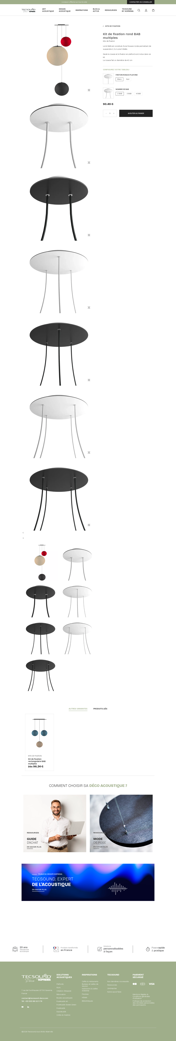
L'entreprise (112, 988)
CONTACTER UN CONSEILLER (141, 2)
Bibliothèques (87, 1001)
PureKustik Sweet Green (66, 1005)
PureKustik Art (62, 1001)
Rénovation (61, 994)
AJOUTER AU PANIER (136, 113)
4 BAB (138, 93)
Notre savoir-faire (114, 992)
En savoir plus (34, 847)
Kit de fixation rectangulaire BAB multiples (37, 761)
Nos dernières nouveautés (118, 981)
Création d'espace (64, 991)
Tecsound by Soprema (127, 10)
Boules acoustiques (64, 998)
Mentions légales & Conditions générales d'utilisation (141, 996)
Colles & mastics (63, 1015)
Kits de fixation (112, 26)
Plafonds (60, 984)
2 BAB (119, 93)
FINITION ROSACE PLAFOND (127, 75)
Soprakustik (61, 1012)
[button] (25, 534)
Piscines (85, 994)
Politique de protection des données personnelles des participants (143, 1003)
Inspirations (82, 10)
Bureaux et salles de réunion (90, 985)
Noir (127, 79)
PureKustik (61, 1008)
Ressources (111, 10)
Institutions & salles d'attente (90, 990)
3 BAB (129, 93)
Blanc (119, 79)
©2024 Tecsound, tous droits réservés (37, 1032)
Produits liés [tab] (100, 709)
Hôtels (84, 998)
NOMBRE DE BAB (122, 89)
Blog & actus (96, 10)
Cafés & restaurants (90, 981)
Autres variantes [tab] (78, 709)
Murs (58, 988)
